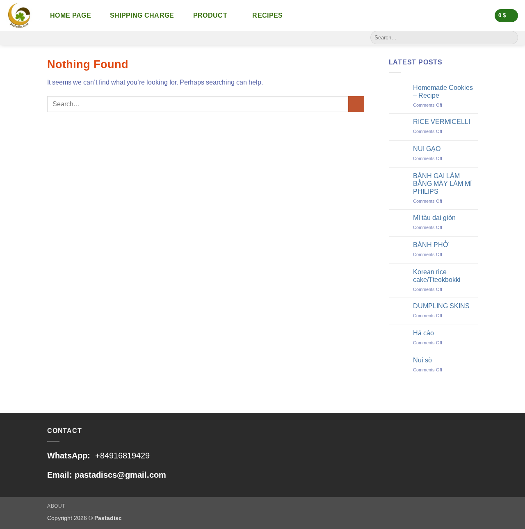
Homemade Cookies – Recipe (443, 91)
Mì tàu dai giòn (434, 217)
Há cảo (423, 333)
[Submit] (510, 38)
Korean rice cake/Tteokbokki (437, 275)
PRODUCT (210, 15)
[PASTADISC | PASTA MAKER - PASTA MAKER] (19, 15)
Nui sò (422, 360)
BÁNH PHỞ (431, 244)
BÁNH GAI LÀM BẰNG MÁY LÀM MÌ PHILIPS (442, 183)
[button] (506, 16)
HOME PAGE (70, 15)
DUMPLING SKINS (441, 305)
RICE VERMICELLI (441, 121)
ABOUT (56, 506)
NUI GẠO (427, 148)
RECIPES (267, 15)
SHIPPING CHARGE (142, 15)
